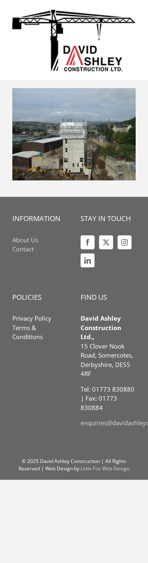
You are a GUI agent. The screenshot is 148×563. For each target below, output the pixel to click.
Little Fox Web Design (105, 468)
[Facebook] (88, 242)
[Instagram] (125, 242)
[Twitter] (106, 242)
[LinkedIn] (88, 260)
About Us (25, 240)
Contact (23, 249)
